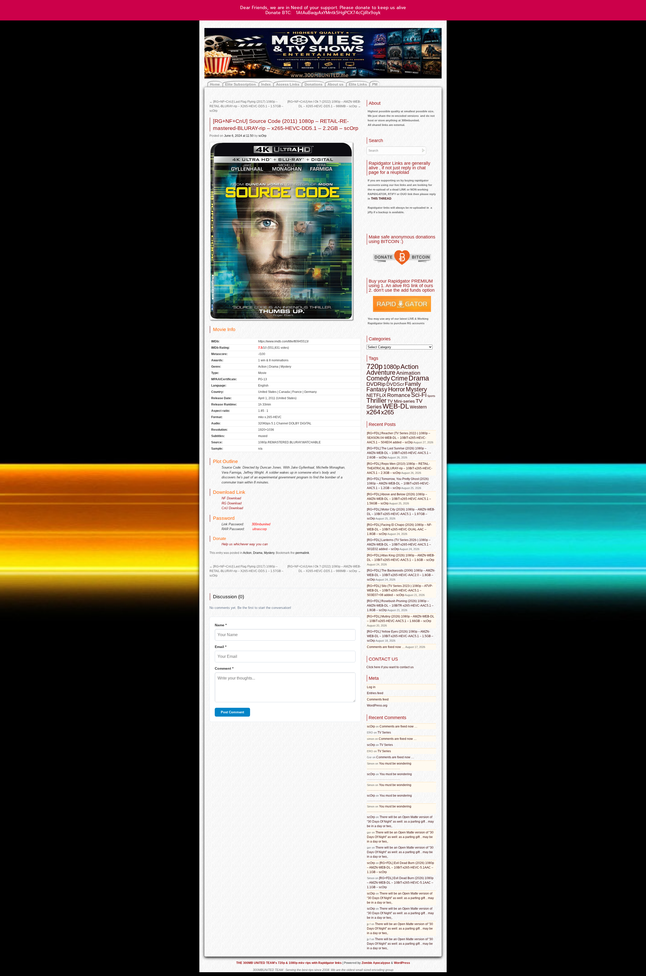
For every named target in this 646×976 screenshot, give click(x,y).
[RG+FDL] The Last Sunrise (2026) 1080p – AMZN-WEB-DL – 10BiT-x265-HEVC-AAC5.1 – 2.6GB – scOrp (399, 453)
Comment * (224, 668)
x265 (387, 412)
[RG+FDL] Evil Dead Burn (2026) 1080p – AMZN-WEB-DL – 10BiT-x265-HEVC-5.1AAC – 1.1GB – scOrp (400, 867)
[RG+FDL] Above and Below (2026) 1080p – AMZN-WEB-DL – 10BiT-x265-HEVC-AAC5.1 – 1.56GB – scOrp (399, 499)
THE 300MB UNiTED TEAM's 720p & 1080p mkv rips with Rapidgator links (289, 963)
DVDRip (376, 384)
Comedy (378, 378)
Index (266, 84)
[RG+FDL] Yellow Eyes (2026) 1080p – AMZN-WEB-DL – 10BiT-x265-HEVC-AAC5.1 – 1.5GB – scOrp (400, 636)
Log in (371, 687)
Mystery (269, 553)
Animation (408, 373)
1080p (391, 366)
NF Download (231, 498)
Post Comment (232, 712)
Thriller (376, 400)
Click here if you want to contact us (390, 667)
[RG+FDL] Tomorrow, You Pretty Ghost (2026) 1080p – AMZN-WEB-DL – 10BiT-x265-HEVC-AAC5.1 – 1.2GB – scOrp (398, 483)
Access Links (287, 84)
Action (247, 553)
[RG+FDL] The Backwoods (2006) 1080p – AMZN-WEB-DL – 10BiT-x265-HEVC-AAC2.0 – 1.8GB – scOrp (401, 575)
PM (375, 84)
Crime (399, 378)
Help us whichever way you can (245, 544)
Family (413, 384)
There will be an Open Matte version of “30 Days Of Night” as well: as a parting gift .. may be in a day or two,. (400, 821)
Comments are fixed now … (386, 647)
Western (418, 407)
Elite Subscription (240, 84)
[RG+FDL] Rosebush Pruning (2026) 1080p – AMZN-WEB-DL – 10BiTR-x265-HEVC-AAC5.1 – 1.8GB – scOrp (400, 605)
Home (215, 84)
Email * (220, 647)
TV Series (384, 732)
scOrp (262, 136)
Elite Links (358, 84)
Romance (398, 395)
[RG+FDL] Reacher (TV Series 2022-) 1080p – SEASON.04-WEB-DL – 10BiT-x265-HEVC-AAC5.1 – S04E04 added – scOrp (398, 437)
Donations (313, 84)
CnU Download (232, 508)
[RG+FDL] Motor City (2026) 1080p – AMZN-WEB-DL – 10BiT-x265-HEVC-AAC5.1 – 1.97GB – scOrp (401, 514)
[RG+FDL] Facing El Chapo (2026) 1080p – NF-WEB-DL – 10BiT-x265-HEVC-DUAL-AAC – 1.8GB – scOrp (399, 529)
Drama (257, 553)
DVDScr (395, 384)
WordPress (402, 963)
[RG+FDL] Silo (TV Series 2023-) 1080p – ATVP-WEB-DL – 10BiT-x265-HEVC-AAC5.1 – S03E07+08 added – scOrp (400, 590)
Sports (431, 395)
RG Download (231, 503)
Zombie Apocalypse (376, 963)
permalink (302, 553)
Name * (221, 625)
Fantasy (376, 389)
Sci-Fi (418, 394)
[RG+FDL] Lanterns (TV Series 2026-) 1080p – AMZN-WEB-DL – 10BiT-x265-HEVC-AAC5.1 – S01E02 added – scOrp (399, 544)
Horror (396, 389)
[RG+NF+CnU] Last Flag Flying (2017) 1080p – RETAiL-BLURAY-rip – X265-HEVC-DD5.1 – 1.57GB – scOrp (246, 106)
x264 (373, 412)
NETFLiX (376, 395)
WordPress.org (377, 705)
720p (374, 366)
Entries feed (375, 693)
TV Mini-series (401, 401)
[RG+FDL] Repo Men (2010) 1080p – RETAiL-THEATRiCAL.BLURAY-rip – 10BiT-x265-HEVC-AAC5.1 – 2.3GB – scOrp (399, 468)
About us (335, 84)
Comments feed (378, 699)
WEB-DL (396, 406)
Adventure (380, 372)
